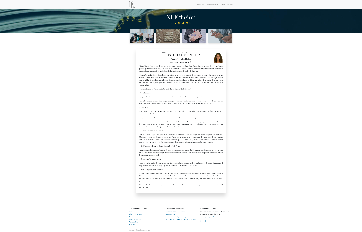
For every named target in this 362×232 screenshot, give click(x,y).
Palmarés (226, 40)
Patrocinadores (133, 222)
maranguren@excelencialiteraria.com (213, 217)
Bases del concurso (135, 217)
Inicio (130, 212)
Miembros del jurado (195, 40)
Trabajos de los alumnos (168, 40)
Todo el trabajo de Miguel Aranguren (177, 217)
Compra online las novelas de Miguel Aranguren (180, 219)
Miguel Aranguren (135, 219)
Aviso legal (132, 224)
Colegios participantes (143, 40)
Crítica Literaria (170, 214)
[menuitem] (201, 5)
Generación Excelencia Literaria (175, 212)
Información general (135, 214)
